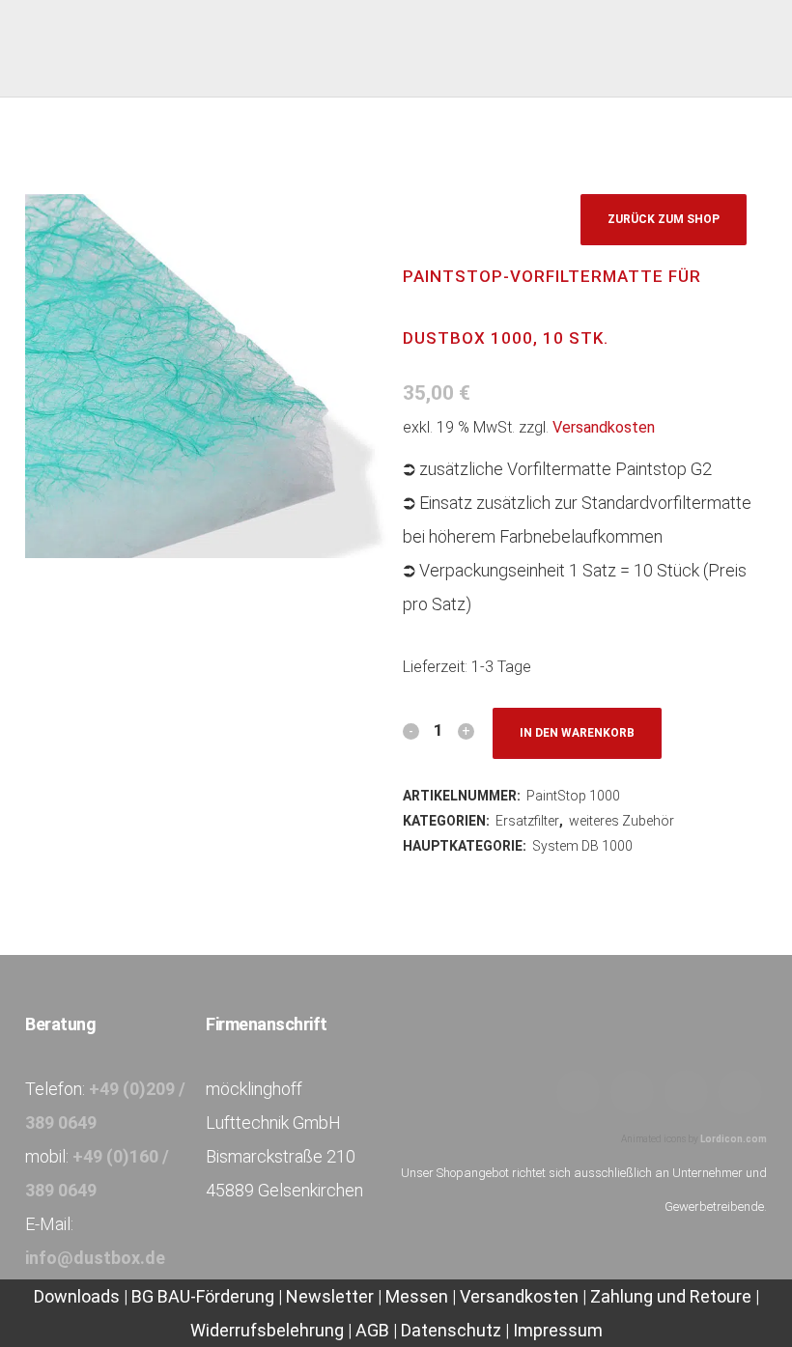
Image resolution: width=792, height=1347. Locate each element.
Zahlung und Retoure (670, 1296)
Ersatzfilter (527, 820)
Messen (416, 1296)
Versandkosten (603, 427)
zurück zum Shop (664, 219)
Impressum (558, 1330)
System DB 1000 (582, 846)
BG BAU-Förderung (202, 1296)
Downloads (79, 1296)
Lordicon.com (733, 1139)
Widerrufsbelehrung (267, 1330)
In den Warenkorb (577, 733)
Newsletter (330, 1296)
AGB (372, 1330)
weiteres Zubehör (621, 820)
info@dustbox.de (95, 1258)
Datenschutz (451, 1330)
